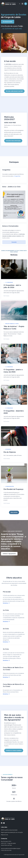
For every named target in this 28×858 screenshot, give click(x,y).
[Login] (25, 3)
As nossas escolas (7, 21)
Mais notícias (14, 512)
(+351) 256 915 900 (6, 850)
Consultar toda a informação (13, 140)
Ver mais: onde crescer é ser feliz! (14, 91)
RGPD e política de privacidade (9, 830)
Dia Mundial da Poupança (13, 489)
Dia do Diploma (10, 452)
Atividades (8, 449)
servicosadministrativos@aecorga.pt (10, 848)
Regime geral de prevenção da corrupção (12, 832)
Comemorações (9, 486)
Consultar (14, 242)
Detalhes (6, 603)
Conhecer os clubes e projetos (13, 750)
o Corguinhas (16, 176)
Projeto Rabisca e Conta (12, 323)
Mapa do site (4, 834)
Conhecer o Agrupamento (9, 553)
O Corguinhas (9, 282)
